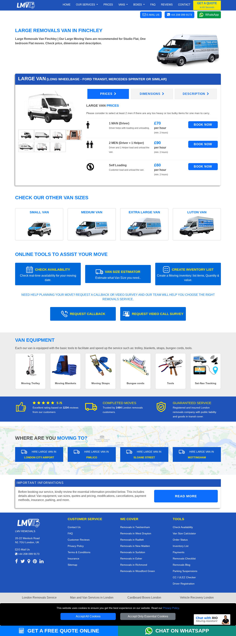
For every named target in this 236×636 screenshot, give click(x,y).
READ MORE (186, 496)
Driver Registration (184, 583)
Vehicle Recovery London (197, 597)
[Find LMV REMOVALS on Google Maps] (28, 561)
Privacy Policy (171, 607)
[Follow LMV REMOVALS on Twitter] (22, 561)
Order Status (180, 539)
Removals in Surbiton (132, 552)
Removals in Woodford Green (137, 571)
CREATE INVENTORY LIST (188, 275)
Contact (184, 4)
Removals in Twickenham (135, 527)
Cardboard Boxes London (144, 597)
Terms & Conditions (79, 552)
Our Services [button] (86, 4)
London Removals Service (39, 597)
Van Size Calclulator (184, 533)
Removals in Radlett (132, 539)
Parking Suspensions (185, 571)
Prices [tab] (106, 93)
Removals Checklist (184, 558)
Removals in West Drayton (135, 533)
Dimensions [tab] (150, 93)
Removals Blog (181, 564)
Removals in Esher (131, 558)
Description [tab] (194, 93)
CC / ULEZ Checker (184, 577)
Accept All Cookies (88, 616)
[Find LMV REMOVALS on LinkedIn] (41, 561)
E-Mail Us (24, 549)
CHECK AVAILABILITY (48, 275)
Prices (108, 4)
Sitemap (72, 564)
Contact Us (74, 527)
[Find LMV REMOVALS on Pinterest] (35, 561)
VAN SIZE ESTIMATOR (118, 274)
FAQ (70, 533)
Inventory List (180, 545)
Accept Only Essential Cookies (148, 616)
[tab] (26, 134)
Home (66, 4)
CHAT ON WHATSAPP (182, 631)
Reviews (167, 4)
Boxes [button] (138, 4)
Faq (152, 4)
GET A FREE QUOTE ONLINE (62, 631)
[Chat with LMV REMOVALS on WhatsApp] (150, 631)
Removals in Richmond (133, 564)
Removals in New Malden (135, 545)
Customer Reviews (79, 539)
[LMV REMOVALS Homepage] (25, 5)
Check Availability (183, 527)
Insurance (73, 558)
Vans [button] (122, 4)
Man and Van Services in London (91, 597)
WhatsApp (212, 14)
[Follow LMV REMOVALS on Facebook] (16, 561)
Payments (178, 552)
